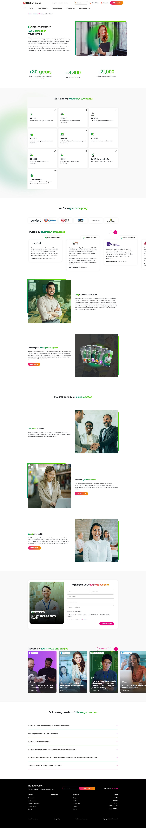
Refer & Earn (114, 803)
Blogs (74, 798)
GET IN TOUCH (116, 3)
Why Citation (54, 794)
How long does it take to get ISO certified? (43, 734)
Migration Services (84, 8)
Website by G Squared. (81, 819)
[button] (111, 232)
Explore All (103, 649)
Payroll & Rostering (43, 8)
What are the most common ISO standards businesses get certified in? (52, 750)
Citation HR (31, 798)
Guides (75, 801)
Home (29, 13)
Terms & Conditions (33, 819)
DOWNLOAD (34, 364)
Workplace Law (70, 8)
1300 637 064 (95, 3)
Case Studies (76, 803)
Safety (31, 8)
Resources (60, 3)
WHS (85, 614)
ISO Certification (57, 8)
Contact (66, 3)
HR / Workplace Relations (75, 614)
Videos (75, 809)
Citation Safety (32, 801)
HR (24, 8)
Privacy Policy (84, 619)
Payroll (70, 616)
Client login (105, 3)
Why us (54, 3)
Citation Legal (32, 806)
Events (75, 806)
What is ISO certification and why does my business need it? (49, 726)
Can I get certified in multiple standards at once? (45, 766)
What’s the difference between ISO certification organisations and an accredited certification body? (62, 758)
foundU (30, 809)
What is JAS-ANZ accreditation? (39, 742)
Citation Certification (38, 13)
